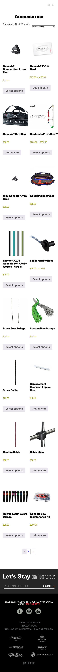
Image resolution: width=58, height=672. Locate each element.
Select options (14, 90)
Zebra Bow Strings (42, 647)
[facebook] (20, 611)
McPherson (16, 654)
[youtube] (38, 611)
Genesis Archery (21, 5)
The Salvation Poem (42, 654)
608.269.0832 (33, 604)
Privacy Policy (29, 626)
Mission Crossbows (42, 638)
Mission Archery (16, 647)
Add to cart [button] (12, 152)
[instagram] (29, 611)
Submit (47, 585)
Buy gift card (40, 87)
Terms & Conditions (29, 622)
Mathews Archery (16, 638)
